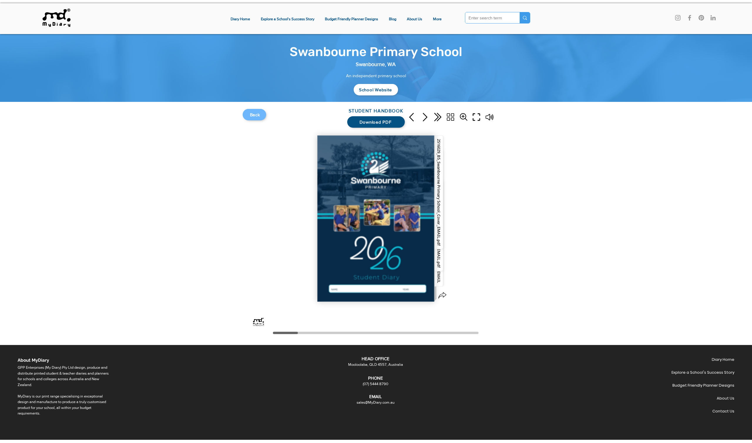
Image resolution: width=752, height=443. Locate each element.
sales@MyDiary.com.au (376, 402)
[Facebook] (689, 17)
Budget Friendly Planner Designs (713, 385)
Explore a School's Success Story (713, 372)
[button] (437, 19)
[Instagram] (678, 17)
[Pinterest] (701, 17)
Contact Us (723, 411)
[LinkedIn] (713, 17)
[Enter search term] (525, 17)
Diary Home (723, 359)
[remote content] (376, 223)
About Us (725, 398)
